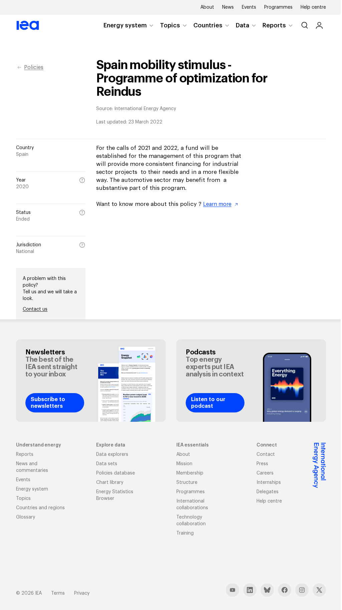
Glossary (25, 517)
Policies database (115, 473)
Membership (189, 473)
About (207, 7)
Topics (170, 25)
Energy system (125, 25)
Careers (265, 473)
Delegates (267, 492)
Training (185, 533)
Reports (274, 25)
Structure (186, 482)
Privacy (82, 593)
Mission (184, 464)
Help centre (313, 7)
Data (242, 25)
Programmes (278, 7)
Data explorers (112, 454)
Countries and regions (40, 508)
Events (249, 7)
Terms (58, 593)
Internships (268, 482)
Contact (265, 454)
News (228, 7)
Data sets (106, 464)
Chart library (109, 482)
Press (262, 464)
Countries (207, 25)
